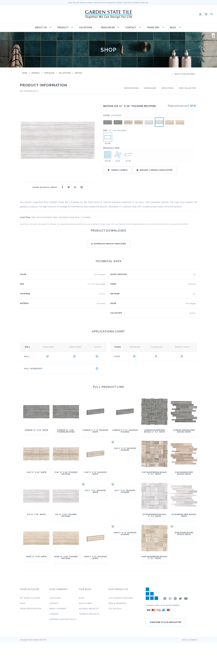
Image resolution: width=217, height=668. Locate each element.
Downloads (150, 88)
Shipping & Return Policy (63, 619)
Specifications (131, 88)
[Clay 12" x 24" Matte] (128, 122)
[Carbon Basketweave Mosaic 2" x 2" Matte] (118, 154)
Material (36, 73)
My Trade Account (30, 598)
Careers (53, 614)
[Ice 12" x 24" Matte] (149, 122)
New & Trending (117, 603)
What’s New (85, 603)
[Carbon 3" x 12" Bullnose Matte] (128, 154)
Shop (22, 603)
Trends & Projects (89, 614)
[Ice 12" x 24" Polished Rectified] (159, 122)
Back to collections (184, 74)
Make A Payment (57, 609)
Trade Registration (30, 609)
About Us (41, 27)
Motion (78, 73)
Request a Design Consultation (156, 170)
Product (63, 27)
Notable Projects (88, 609)
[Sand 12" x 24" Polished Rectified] (180, 122)
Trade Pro (153, 27)
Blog (173, 27)
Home (24, 73)
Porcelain (49, 73)
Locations (85, 27)
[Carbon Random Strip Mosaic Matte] (107, 154)
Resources (108, 27)
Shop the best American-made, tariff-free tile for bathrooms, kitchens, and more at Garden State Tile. (108, 3)
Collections (65, 73)
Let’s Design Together (120, 598)
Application (168, 88)
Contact (130, 27)
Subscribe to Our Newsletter (165, 622)
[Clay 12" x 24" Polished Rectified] (138, 122)
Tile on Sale (115, 609)
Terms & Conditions (189, 640)
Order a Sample (119, 170)
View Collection (187, 88)
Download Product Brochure (110, 244)
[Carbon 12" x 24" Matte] (107, 122)
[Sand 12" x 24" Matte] (169, 122)
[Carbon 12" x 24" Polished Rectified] (118, 122)
